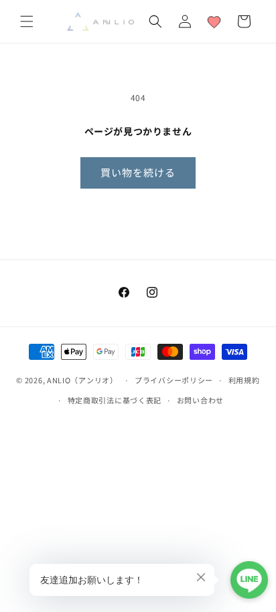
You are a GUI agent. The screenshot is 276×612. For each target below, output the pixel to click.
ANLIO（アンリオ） (82, 380)
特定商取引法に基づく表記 (114, 400)
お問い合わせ (200, 400)
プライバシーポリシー (174, 380)
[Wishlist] (214, 21)
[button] (27, 21)
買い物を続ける (138, 172)
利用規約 (244, 380)
